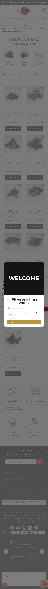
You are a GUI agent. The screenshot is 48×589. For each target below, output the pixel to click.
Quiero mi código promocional (24, 322)
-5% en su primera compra (24, 301)
